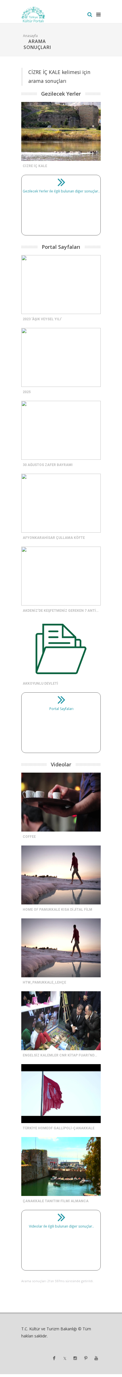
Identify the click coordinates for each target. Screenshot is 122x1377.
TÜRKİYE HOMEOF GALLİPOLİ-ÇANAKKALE (58, 1128)
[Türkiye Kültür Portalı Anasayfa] (33, 14)
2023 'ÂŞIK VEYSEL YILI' (42, 319)
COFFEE (29, 837)
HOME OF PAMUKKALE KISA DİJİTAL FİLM (57, 910)
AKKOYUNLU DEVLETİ (40, 684)
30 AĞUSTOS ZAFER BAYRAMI (48, 465)
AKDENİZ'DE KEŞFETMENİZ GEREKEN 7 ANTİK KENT (65, 611)
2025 (27, 392)
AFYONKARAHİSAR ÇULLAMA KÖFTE (54, 538)
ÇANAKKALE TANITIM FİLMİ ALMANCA (56, 1201)
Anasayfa (30, 35)
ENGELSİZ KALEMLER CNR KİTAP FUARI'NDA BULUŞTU (68, 1055)
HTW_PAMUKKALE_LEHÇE (44, 982)
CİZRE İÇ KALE (35, 166)
